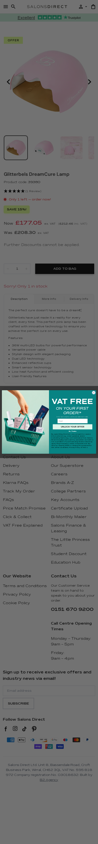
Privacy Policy (74, 447)
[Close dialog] (93, 392)
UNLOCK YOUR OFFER (72, 427)
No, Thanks (72, 431)
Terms (84, 447)
